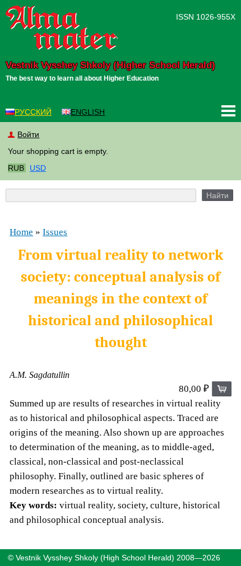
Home (21, 232)
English (88, 111)
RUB (16, 167)
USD (38, 167)
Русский (33, 111)
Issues (55, 232)
